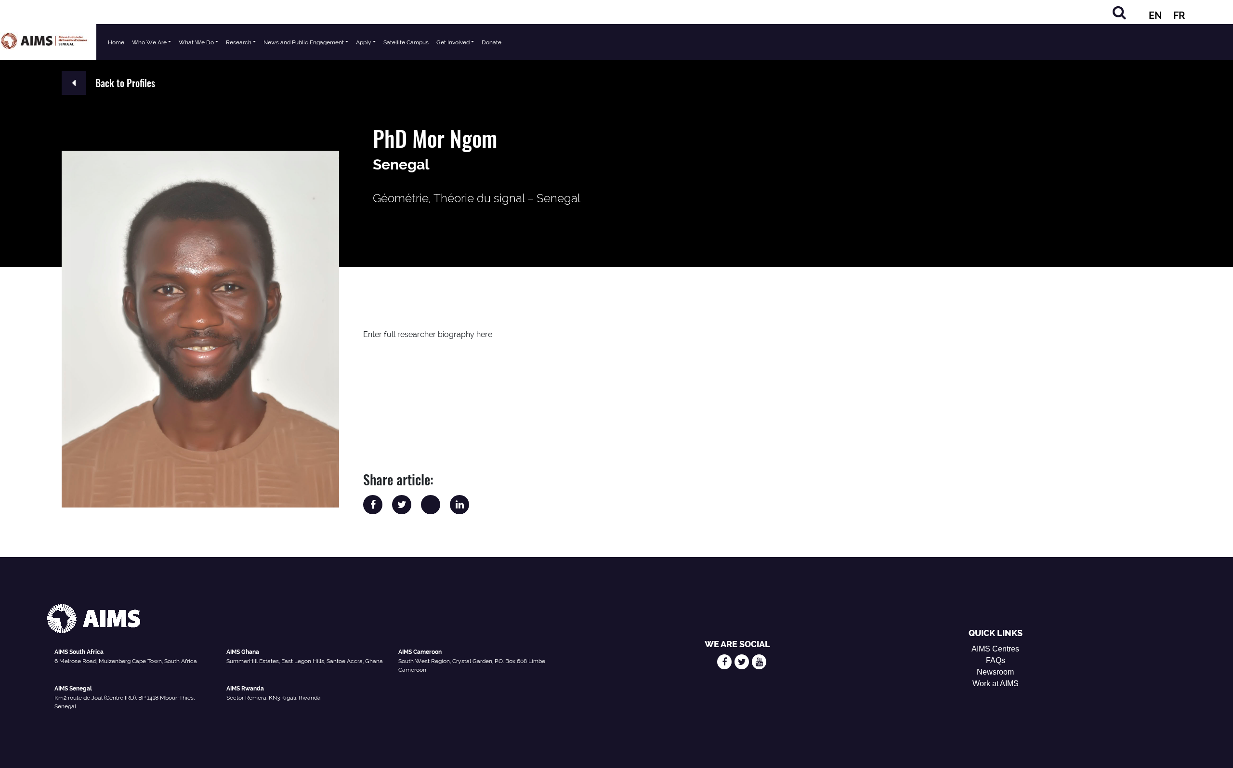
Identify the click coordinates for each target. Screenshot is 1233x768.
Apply (363, 42)
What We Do (196, 42)
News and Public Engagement (303, 42)
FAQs (995, 660)
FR (1179, 15)
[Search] (1119, 12)
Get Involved (453, 42)
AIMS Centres (995, 649)
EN (1155, 15)
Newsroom (995, 672)
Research (238, 42)
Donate (491, 42)
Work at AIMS (995, 683)
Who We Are (149, 42)
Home (116, 42)
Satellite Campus (406, 42)
